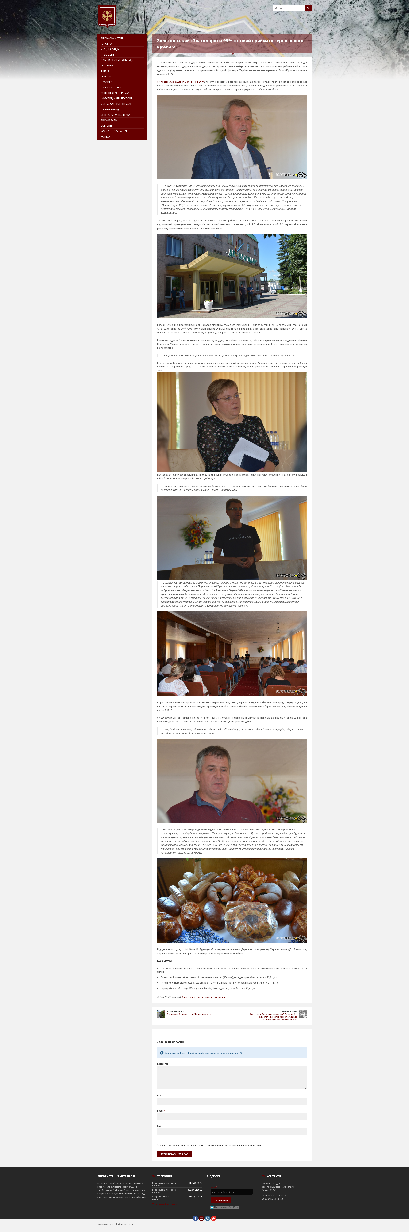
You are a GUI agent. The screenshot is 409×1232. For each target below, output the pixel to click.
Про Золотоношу (112, 87)
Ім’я (160, 1095)
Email (161, 1110)
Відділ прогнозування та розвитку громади (203, 997)
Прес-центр (108, 54)
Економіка (108, 65)
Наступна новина (175, 1011)
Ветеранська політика (115, 114)
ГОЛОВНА (106, 43)
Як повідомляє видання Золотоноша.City (180, 81)
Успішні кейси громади (116, 92)
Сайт (160, 1125)
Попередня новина (288, 1011)
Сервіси (106, 76)
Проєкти (106, 82)
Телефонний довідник (164, 1204)
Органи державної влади (117, 60)
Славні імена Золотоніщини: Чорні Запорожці (189, 1014)
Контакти (107, 136)
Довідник (107, 125)
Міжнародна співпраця (116, 103)
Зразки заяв (109, 120)
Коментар (163, 1063)
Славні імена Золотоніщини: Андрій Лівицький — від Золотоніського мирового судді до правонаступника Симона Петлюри (273, 1017)
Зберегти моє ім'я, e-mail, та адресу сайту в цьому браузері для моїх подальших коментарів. (209, 1144)
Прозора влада (110, 109)
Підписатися (221, 1200)
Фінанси (106, 71)
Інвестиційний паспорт (116, 98)
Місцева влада (110, 49)
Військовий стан (112, 38)
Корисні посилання (114, 131)
